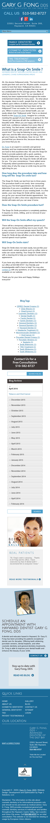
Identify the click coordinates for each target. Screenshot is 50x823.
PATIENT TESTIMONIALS (13, 716)
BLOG (27, 704)
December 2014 (18, 466)
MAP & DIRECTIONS (11, 743)
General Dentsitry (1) (28, 325)
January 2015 (17, 460)
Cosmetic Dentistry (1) (28, 313)
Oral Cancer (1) (28, 335)
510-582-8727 (34, 13)
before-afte (25, 532)
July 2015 (15, 427)
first (25, 43)
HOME (5, 701)
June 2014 (15, 493)
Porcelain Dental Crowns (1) (28, 337)
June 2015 (15, 433)
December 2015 (18, 400)
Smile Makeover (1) (28, 344)
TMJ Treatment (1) (28, 347)
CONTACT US (38, 655)
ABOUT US (6, 704)
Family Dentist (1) (28, 318)
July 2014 (15, 488)
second (25, 51)
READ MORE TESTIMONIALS (23, 579)
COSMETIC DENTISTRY (12, 707)
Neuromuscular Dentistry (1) (28, 332)
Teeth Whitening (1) (28, 349)
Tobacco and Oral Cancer (19, 394)
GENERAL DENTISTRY (12, 710)
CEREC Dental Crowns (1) (28, 306)
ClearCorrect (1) (28, 311)
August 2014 (16, 482)
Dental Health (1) (28, 316)
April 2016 (13, 389)
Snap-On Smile (19, 115)
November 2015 (18, 405)
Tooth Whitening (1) (28, 352)
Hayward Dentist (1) (28, 328)
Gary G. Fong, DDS (28, 790)
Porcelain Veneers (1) (28, 340)
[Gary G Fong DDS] (25, 6)
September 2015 (18, 416)
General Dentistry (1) (28, 323)
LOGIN (28, 713)
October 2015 (17, 411)
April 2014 (15, 499)
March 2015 (16, 449)
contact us (6, 270)
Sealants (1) (28, 342)
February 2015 (17, 455)
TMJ (4, 713)
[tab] (25, 387)
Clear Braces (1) (28, 309)
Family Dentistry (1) (28, 321)
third (25, 60)
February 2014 (17, 504)
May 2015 (15, 438)
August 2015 (16, 422)
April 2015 (15, 444)
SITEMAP (29, 710)
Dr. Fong (5, 147)
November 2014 (18, 471)
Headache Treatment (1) (28, 330)
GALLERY (29, 701)
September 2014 (18, 477)
